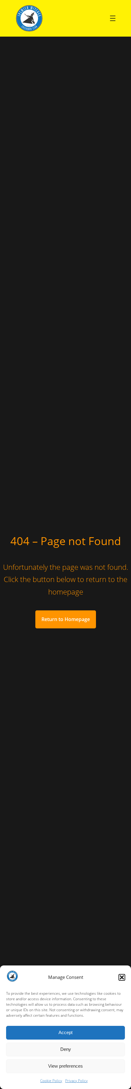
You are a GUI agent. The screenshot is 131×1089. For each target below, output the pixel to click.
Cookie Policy (51, 1080)
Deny (65, 1049)
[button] (122, 977)
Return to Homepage (65, 619)
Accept (65, 1032)
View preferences (65, 1066)
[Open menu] (112, 18)
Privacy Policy (76, 1080)
